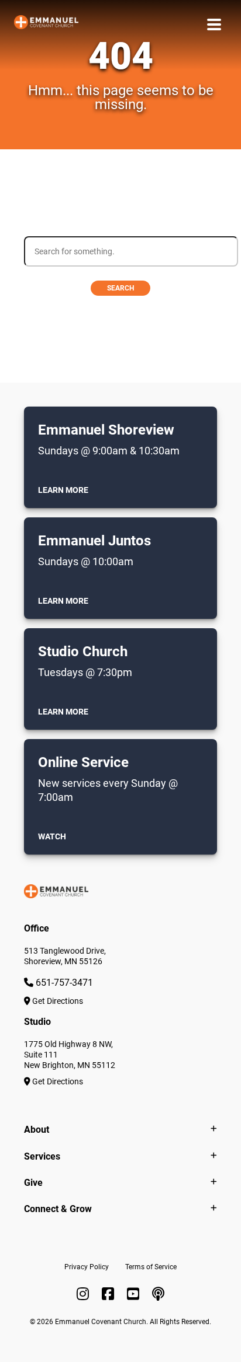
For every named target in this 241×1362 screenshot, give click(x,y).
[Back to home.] (46, 24)
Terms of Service (151, 1267)
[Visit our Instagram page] (84, 1294)
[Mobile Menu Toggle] (214, 24)
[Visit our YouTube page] (135, 1294)
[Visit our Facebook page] (110, 1294)
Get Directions (56, 1001)
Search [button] (120, 288)
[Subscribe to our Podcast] (158, 1294)
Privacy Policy (86, 1267)
